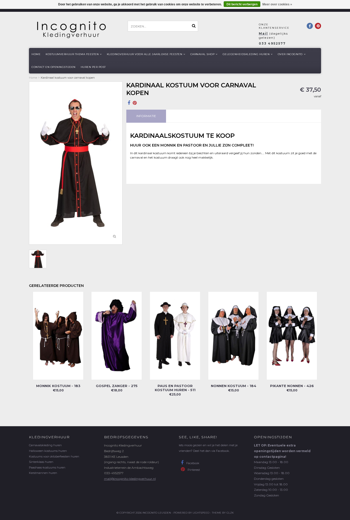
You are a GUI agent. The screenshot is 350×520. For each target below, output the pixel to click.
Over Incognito (290, 54)
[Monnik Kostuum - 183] (58, 335)
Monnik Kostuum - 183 (58, 386)
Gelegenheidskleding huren (246, 54)
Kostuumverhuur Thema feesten (72, 54)
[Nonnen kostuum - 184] (233, 335)
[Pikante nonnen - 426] (292, 335)
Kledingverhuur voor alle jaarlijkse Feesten (144, 54)
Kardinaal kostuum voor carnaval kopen (68, 77)
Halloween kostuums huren (48, 451)
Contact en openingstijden (54, 67)
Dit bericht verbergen (242, 4)
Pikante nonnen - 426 (292, 386)
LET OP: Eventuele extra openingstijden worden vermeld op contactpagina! (282, 450)
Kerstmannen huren (43, 473)
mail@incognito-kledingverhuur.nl (130, 479)
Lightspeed (201, 512)
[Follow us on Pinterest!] (318, 26)
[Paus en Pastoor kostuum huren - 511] (175, 335)
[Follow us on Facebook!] (310, 26)
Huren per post (93, 67)
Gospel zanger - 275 (117, 386)
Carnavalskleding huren (45, 445)
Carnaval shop (202, 54)
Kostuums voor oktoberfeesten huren (54, 456)
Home (36, 54)
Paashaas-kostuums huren (47, 467)
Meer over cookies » (277, 4)
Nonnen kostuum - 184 (233, 386)
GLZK (230, 512)
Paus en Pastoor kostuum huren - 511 (175, 388)
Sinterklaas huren (41, 462)
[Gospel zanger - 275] (116, 335)
